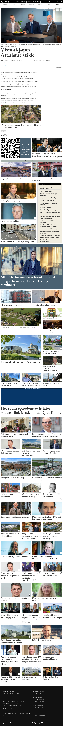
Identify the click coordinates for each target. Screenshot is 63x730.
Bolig (14, 5)
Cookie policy (5, 717)
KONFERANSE (36, 1)
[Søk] (58, 1)
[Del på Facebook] (57, 68)
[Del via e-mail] (61, 68)
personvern (12, 717)
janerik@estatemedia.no (39, 699)
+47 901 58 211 (42, 701)
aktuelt (3, 131)
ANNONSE (23, 1)
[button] (3, 170)
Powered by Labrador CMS (31, 728)
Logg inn (43, 1)
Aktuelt (57, 5)
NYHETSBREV (16, 1)
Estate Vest (31, 5)
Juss (49, 5)
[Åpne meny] (61, 2)
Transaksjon (5, 5)
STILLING (29, 1)
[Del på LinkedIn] (59, 68)
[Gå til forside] (4, 1)
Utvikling (23, 5)
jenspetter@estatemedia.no (40, 713)
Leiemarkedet (40, 5)
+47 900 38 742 (42, 715)
